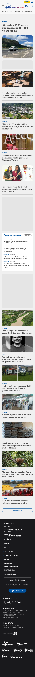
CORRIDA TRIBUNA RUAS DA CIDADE (13, 530)
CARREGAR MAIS (17, 510)
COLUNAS (7, 560)
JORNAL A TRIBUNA (11, 555)
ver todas (27, 235)
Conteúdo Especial (10, 574)
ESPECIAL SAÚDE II (27, 11)
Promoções (8, 563)
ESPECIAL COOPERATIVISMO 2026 (12, 535)
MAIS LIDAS (8, 526)
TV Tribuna (16, 11)
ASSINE (27, 1)
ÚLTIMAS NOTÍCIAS (11, 523)
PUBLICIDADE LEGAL (11, 567)
